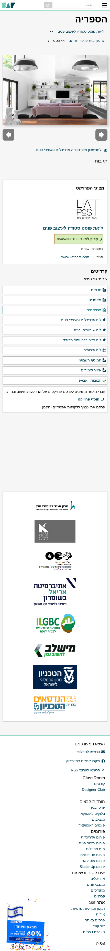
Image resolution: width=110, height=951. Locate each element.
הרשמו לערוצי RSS (85, 770)
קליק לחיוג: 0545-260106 (77, 239)
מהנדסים (98, 890)
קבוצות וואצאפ (90, 380)
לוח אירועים (92, 350)
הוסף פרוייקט (88, 399)
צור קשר (99, 926)
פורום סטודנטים (92, 855)
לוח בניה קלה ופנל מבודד (82, 340)
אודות (100, 914)
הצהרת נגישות (94, 932)
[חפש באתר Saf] (48, 5)
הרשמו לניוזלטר (88, 752)
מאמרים (95, 300)
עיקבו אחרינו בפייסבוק (83, 761)
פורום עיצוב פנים (92, 843)
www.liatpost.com (75, 257)
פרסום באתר (95, 920)
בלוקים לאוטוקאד (92, 813)
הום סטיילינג (95, 849)
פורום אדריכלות (93, 837)
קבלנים (99, 896)
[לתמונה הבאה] (9, 135)
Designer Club (93, 789)
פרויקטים (93, 310)
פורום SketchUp (92, 867)
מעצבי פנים (96, 884)
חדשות (96, 290)
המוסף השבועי (90, 360)
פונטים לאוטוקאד (92, 825)
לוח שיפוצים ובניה (87, 330)
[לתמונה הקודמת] (101, 135)
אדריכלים (98, 879)
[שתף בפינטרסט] (30, 148)
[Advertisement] (55, 452)
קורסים (99, 784)
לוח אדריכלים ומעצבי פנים (81, 320)
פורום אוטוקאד (93, 861)
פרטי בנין (98, 807)
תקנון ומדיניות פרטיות (88, 908)
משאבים (98, 819)
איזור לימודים (91, 370)
